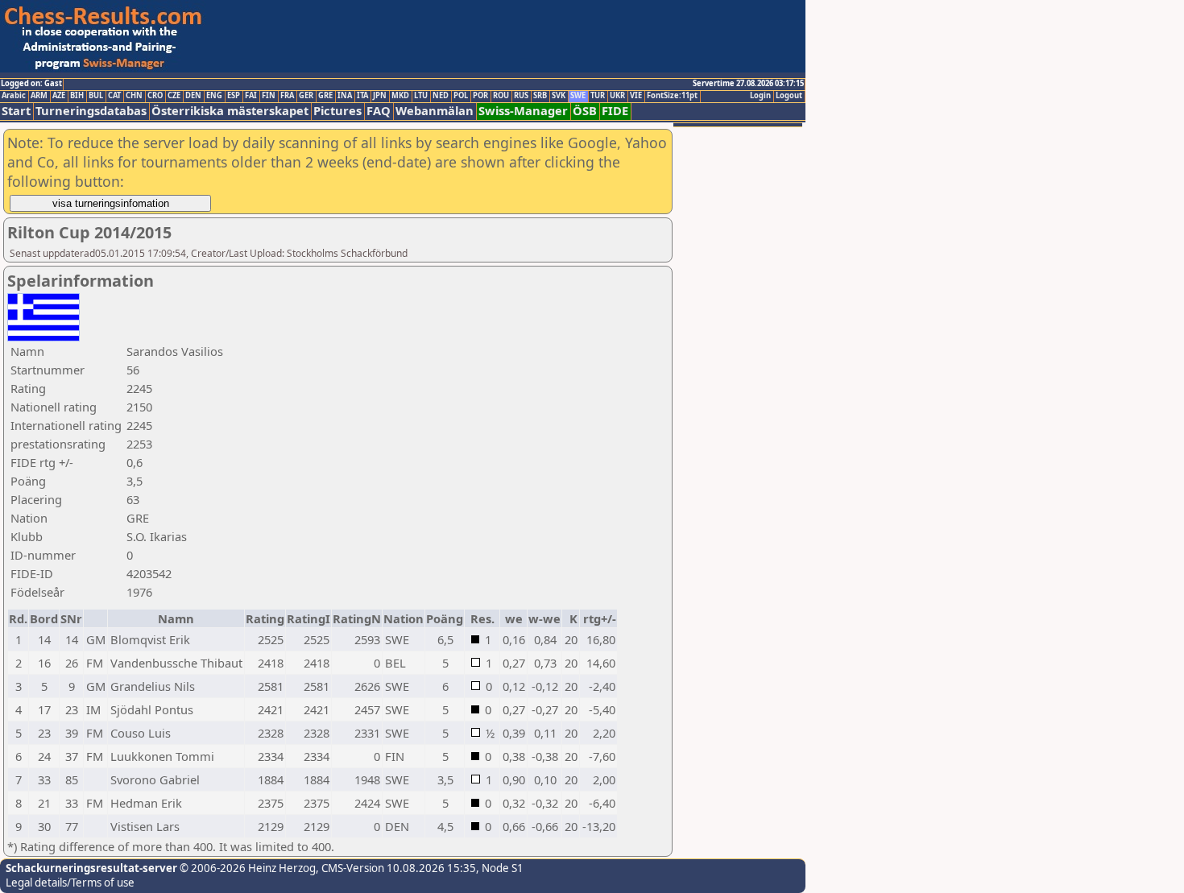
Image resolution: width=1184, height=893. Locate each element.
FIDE (615, 110)
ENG (214, 96)
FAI (251, 96)
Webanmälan (434, 110)
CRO (155, 96)
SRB (540, 96)
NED (441, 96)
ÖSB (585, 110)
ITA (362, 96)
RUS (521, 96)
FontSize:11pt (672, 96)
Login (760, 96)
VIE (636, 96)
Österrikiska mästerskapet (229, 110)
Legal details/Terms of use (70, 882)
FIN (268, 96)
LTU (421, 96)
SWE (578, 96)
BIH (77, 96)
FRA (287, 96)
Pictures (337, 110)
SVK (558, 96)
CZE (174, 96)
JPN (380, 96)
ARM (39, 96)
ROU (501, 96)
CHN (134, 96)
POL (460, 96)
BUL (96, 96)
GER (306, 96)
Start (16, 110)
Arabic (14, 96)
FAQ (378, 110)
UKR (617, 96)
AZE (58, 96)
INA (344, 96)
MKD (400, 96)
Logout (789, 96)
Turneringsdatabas (91, 110)
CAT (114, 96)
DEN (193, 96)
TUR (597, 96)
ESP (233, 96)
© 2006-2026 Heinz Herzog (246, 868)
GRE (325, 96)
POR (480, 96)
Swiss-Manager (523, 110)
